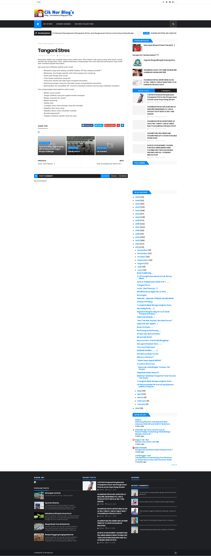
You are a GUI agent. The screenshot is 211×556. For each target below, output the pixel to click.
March (140, 397)
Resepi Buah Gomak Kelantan (57, 524)
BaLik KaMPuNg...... (145, 273)
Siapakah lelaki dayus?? (148, 372)
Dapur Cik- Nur (142, 440)
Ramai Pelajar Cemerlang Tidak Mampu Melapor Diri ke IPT (152, 433)
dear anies (143, 490)
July (139, 267)
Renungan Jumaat (53, 493)
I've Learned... (102, 151)
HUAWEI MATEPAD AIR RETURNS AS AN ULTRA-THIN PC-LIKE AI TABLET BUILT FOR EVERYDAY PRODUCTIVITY (160, 82)
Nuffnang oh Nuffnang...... (149, 330)
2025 (137, 200)
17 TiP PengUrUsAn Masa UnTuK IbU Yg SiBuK (154, 277)
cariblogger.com (143, 455)
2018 (137, 224)
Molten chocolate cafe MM (147, 442)
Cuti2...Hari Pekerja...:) (147, 288)
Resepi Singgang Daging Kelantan (59, 534)
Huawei (137, 33)
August (140, 263)
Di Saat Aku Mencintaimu (148, 334)
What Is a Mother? (145, 357)
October (141, 257)
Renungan (142, 295)
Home (39, 2)
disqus (113, 176)
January (141, 404)
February (141, 401)
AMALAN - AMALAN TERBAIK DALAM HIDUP (155, 298)
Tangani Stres (143, 285)
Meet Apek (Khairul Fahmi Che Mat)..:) (159, 45)
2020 (137, 217)
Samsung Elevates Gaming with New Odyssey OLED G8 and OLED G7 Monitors (152, 423)
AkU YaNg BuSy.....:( (145, 308)
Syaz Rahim (143, 500)
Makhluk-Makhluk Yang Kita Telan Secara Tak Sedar (156, 377)
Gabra (138, 420)
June (139, 270)
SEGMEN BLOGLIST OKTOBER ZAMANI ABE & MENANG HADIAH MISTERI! (160, 71)
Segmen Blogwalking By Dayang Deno (159, 60)
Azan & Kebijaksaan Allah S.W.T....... (153, 282)
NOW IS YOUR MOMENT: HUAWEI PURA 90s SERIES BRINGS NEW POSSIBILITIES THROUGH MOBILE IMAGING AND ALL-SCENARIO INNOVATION (160, 150)
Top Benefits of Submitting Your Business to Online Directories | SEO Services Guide (153, 458)
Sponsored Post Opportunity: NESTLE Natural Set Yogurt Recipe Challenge (51, 149)
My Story (48, 24)
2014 (137, 237)
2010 (137, 408)
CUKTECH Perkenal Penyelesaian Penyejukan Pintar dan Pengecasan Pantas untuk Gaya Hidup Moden (81, 33)
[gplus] (173, 2)
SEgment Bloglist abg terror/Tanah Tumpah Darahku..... (153, 312)
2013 (137, 240)
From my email (48, 44)
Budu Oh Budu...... (145, 327)
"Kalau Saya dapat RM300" (149, 360)
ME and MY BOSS (144, 337)
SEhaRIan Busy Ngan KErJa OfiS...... (153, 291)
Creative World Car (146, 364)
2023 (137, 207)
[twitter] (166, 2)
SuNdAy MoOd (74, 151)
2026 (137, 197)
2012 (137, 244)
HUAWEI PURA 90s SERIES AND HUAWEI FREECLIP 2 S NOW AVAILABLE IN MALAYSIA (162, 135)
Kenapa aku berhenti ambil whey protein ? (154, 450)
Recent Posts (143, 91)
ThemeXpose (48, 553)
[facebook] (163, 2)
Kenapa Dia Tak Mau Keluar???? (146, 55)
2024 (137, 204)
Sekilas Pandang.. (145, 301)
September (142, 260)
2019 (137, 220)
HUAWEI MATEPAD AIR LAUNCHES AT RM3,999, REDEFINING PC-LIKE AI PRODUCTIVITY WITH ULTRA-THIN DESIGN (161, 110)
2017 (137, 227)
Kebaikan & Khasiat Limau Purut (58, 513)
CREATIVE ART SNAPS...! (147, 324)
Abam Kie (143, 518)
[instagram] (170, 2)
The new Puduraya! (146, 347)
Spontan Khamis (52, 503)
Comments (165, 91)
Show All (174, 465)
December (142, 250)
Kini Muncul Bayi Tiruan (147, 354)
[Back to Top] (175, 553)
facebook (123, 176)
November (142, 253)
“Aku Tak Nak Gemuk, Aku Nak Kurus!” (155, 320)
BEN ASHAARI (141, 448)
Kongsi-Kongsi (63, 24)
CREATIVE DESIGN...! (146, 317)
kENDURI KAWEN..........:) (147, 350)
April (139, 394)
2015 (137, 234)
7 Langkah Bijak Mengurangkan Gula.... (155, 305)
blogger (105, 176)
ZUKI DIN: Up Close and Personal (149, 430)
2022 (137, 210)
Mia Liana (143, 509)
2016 (137, 230)
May (139, 391)
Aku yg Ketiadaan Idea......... (149, 344)
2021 (137, 214)
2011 (137, 247)
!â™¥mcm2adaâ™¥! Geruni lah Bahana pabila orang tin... (155, 385)
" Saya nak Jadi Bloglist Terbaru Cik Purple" (153, 368)
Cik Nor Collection (84, 24)
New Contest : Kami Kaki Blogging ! (153, 340)
